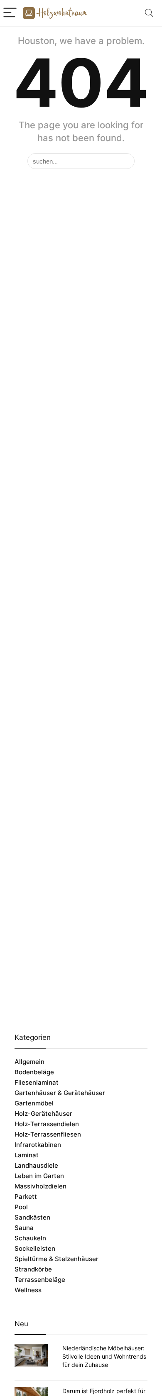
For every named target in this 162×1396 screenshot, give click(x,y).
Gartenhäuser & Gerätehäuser (60, 1093)
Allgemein (29, 1062)
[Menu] (10, 13)
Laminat (27, 1155)
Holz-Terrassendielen (47, 1124)
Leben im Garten (39, 1176)
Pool (21, 1207)
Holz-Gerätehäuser (43, 1113)
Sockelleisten (35, 1248)
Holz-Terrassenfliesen (48, 1134)
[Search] (149, 13)
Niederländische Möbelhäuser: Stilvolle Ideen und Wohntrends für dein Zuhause (104, 1356)
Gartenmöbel (34, 1103)
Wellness (28, 1290)
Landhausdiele (36, 1165)
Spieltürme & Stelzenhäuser (56, 1259)
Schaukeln (30, 1238)
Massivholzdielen (40, 1186)
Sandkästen (32, 1217)
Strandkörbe (33, 1269)
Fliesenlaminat (37, 1082)
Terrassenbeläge (40, 1280)
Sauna (24, 1228)
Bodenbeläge (34, 1072)
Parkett (26, 1196)
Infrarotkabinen (38, 1145)
